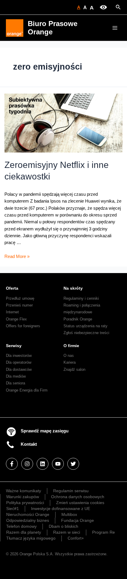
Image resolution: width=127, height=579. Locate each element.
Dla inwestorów (19, 355)
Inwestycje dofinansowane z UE (60, 508)
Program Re (103, 532)
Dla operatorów (18, 362)
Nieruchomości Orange (27, 514)
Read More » (17, 256)
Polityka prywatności (25, 502)
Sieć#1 (12, 508)
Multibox (69, 514)
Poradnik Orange (78, 319)
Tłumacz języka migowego (31, 538)
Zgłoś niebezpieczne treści (86, 333)
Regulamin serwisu (71, 490)
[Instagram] (27, 464)
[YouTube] (58, 464)
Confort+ (76, 538)
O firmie (71, 345)
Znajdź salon (74, 369)
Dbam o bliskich (63, 526)
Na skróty (73, 288)
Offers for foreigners (23, 326)
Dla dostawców (19, 369)
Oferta (12, 288)
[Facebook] (12, 464)
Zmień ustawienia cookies (80, 502)
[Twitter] (73, 464)
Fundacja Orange (77, 520)
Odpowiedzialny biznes (27, 520)
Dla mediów (16, 376)
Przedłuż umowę (20, 298)
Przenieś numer (19, 305)
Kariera (70, 362)
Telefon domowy (21, 526)
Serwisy (14, 345)
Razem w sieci (66, 532)
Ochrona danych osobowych (77, 496)
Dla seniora (15, 383)
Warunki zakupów (22, 496)
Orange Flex (16, 319)
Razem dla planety (23, 532)
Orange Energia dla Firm (27, 390)
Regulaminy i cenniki (81, 298)
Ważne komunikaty (23, 490)
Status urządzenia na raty (86, 326)
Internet (12, 312)
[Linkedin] (42, 464)
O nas (69, 355)
